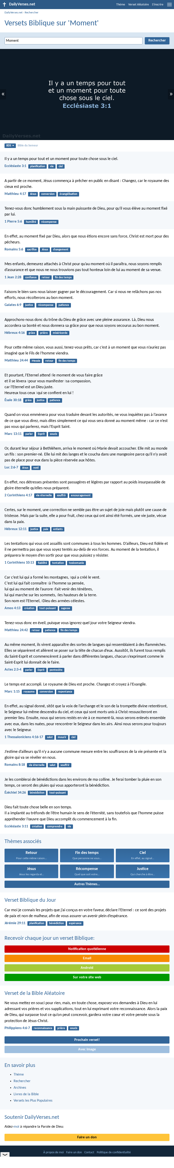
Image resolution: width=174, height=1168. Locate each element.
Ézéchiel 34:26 (15, 793)
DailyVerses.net (13, 12)
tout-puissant (47, 608)
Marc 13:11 (13, 434)
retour (46, 277)
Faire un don (87, 1137)
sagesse (65, 608)
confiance (31, 277)
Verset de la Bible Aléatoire (35, 993)
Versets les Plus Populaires (33, 1101)
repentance (65, 691)
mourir (62, 737)
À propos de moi (53, 1152)
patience (63, 305)
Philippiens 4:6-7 (17, 1028)
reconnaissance (43, 1028)
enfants (58, 529)
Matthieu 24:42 (16, 630)
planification (37, 166)
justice (29, 305)
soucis (53, 434)
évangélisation (68, 194)
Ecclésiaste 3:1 (15, 166)
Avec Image (87, 1049)
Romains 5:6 (14, 249)
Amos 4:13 (12, 608)
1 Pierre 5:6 (13, 221)
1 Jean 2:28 (13, 277)
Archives (20, 1088)
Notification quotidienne (87, 949)
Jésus (33, 194)
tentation (58, 563)
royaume (29, 691)
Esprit (41, 434)
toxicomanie (76, 563)
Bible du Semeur (28, 145)
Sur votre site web (87, 977)
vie (52, 166)
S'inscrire (157, 4)
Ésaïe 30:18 (13, 400)
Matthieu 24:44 (16, 360)
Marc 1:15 (12, 691)
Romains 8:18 (15, 765)
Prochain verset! (87, 1040)
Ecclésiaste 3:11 (16, 826)
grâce (32, 333)
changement (60, 249)
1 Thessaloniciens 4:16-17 (24, 737)
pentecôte (56, 670)
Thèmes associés (23, 841)
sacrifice (32, 249)
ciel (61, 166)
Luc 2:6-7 (11, 467)
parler (29, 434)
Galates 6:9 (13, 305)
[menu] (169, 6)
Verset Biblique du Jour (30, 900)
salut (50, 737)
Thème (120, 4)
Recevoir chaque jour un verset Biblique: (49, 938)
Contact (89, 1152)
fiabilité (42, 563)
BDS (8, 145)
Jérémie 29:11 (15, 923)
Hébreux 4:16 (15, 333)
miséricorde (60, 333)
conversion (48, 194)
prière (44, 333)
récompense (49, 222)
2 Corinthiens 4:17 (18, 495)
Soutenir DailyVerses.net (32, 1117)
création (29, 608)
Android (87, 968)
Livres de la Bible (26, 1094)
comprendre (55, 826)
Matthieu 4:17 (15, 194)
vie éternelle (44, 495)
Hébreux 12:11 (16, 529)
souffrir (61, 495)
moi (16, 1127)
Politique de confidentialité (114, 1152)
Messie (36, 360)
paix (45, 529)
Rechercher (32, 12)
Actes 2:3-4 (13, 669)
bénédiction (37, 792)
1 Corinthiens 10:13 (19, 563)
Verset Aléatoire (138, 4)
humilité (31, 222)
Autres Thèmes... (87, 884)
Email (87, 958)
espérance (75, 923)
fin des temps (63, 277)
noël (36, 467)
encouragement (81, 495)
